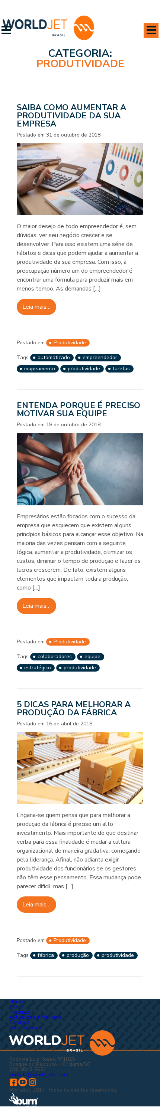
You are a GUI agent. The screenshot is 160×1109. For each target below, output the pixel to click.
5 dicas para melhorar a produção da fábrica (74, 708)
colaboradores (55, 656)
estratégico (37, 667)
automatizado (54, 357)
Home (16, 1001)
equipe (92, 656)
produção (78, 955)
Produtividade (70, 342)
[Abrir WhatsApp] (141, 1090)
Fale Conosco (25, 1027)
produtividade (84, 368)
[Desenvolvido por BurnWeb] (23, 1105)
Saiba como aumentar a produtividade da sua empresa (71, 115)
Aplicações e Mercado (35, 1017)
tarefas (121, 368)
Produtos (20, 1012)
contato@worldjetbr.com (38, 1074)
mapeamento (39, 368)
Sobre (16, 1006)
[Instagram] (32, 1084)
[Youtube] (22, 1084)
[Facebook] (13, 1084)
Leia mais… (36, 307)
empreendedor (100, 357)
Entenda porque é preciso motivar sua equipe (78, 409)
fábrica (46, 955)
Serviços (19, 1022)
